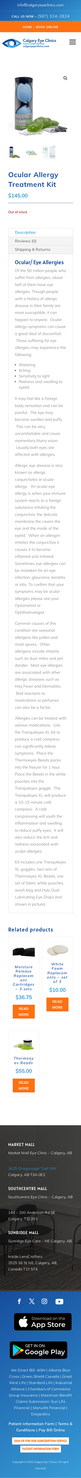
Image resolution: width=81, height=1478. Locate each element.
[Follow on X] (32, 1301)
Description (25, 232)
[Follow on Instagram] (44, 1301)
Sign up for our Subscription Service (40, 1441)
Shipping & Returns (32, 249)
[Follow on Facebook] (19, 1301)
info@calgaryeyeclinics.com (40, 5)
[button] (65, 78)
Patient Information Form (40, 1449)
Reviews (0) (26, 240)
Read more (24, 1011)
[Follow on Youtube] (59, 1301)
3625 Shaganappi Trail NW (32, 1168)
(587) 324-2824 (54, 16)
